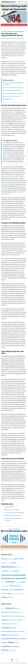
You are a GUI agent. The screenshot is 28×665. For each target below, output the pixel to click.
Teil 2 (15, 148)
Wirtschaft (4, 650)
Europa (3, 620)
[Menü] (26, 2)
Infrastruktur (20, 578)
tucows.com (15, 176)
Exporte (8, 620)
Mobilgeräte (4, 635)
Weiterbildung (10, 597)
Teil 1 (4, 142)
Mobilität (11, 635)
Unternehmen (6, 646)
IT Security (9, 582)
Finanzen (20, 620)
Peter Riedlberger (18, 38)
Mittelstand (21, 631)
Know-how (13, 628)
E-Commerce (19, 567)
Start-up (14, 593)
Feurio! (6, 184)
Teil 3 (7, 156)
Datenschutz (20, 612)
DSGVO (15, 567)
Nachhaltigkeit (18, 586)
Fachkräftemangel (14, 620)
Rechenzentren (18, 590)
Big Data (16, 559)
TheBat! (6, 194)
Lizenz (19, 270)
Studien (11, 642)
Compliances (3, 562)
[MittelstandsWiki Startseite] (8, 2)
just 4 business (5, 663)
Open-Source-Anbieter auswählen (14, 513)
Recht (16, 638)
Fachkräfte (16, 571)
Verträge (4, 597)
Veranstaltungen (15, 646)
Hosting (16, 173)
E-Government (5, 571)
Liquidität (22, 582)
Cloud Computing (13, 612)
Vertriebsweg (9, 171)
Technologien (22, 593)
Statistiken (4, 642)
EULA (23, 270)
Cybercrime (13, 563)
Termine (16, 642)
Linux (23, 461)
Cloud (21, 559)
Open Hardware (9, 507)
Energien (10, 571)
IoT (2, 582)
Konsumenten (17, 582)
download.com (6, 176)
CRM (7, 562)
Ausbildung (17, 608)
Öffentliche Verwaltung (12, 650)
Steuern (17, 593)
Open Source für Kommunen (13, 516)
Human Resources (8, 578)
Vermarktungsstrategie (15, 61)
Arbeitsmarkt (9, 608)
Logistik (6, 586)
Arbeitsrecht (4, 559)
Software (9, 593)
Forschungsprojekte (5, 623)
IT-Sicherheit (5, 628)
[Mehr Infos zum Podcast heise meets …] (14, 538)
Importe (12, 623)
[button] (22, 2)
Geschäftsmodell (17, 116)
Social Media (3, 593)
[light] (19, 2)
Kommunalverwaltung (6, 631)
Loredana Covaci (8, 38)
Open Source (11, 589)
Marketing (12, 586)
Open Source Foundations (12, 510)
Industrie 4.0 (16, 623)
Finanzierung (6, 575)
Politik (12, 638)
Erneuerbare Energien (20, 616)
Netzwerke (4, 590)
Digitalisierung (6, 567)
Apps (2, 608)
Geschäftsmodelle (19, 575)
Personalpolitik (5, 638)
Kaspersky (19, 209)
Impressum (18, 663)
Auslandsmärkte (5, 612)
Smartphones (22, 638)
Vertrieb (13, 112)
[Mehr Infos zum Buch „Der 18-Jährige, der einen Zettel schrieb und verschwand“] (14, 15)
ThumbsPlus (20, 192)
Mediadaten (24, 663)
